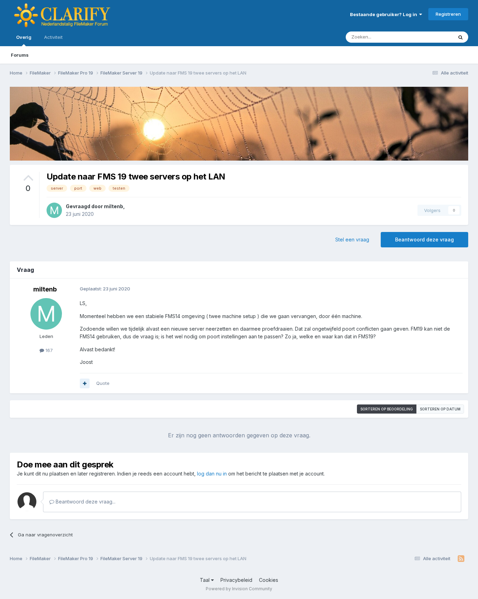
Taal (205, 580)
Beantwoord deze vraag (424, 239)
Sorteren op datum (440, 409)
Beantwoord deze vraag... (84, 502)
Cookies (268, 580)
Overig (23, 37)
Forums (20, 55)
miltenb (113, 206)
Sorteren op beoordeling (386, 409)
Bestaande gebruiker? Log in (384, 14)
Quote (103, 383)
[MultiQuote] (85, 383)
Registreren (448, 14)
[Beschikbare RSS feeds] (461, 559)
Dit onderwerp (428, 37)
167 (48, 350)
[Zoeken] (460, 37)
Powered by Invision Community (239, 588)
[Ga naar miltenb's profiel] (54, 210)
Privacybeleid (236, 580)
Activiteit (53, 37)
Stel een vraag (352, 239)
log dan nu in (212, 474)
